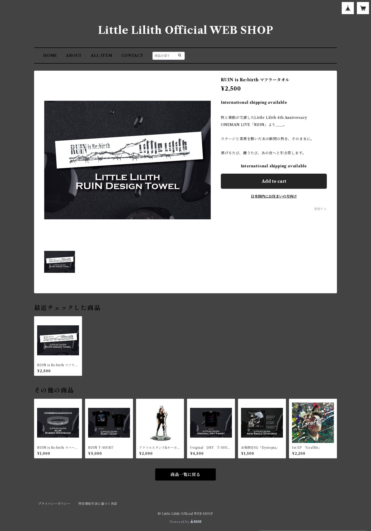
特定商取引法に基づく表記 (97, 504)
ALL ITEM (101, 55)
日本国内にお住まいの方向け (274, 196)
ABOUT (74, 55)
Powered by (180, 522)
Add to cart (274, 181)
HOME (50, 55)
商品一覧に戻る (185, 474)
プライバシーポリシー (54, 504)
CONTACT (132, 55)
